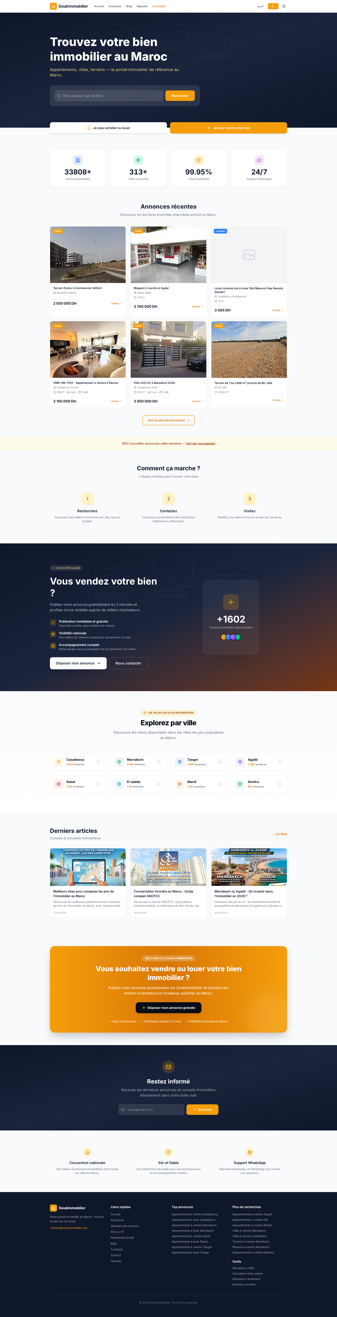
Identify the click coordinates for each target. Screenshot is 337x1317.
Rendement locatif (122, 1237)
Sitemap (116, 1261)
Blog (129, 6)
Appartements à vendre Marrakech (194, 1225)
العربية (260, 6)
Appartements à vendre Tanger (192, 1247)
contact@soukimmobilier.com (68, 1227)
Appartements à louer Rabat (190, 1241)
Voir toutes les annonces (166, 420)
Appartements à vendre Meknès (253, 1252)
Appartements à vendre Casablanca (195, 1214)
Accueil (99, 6)
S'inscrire (205, 1110)
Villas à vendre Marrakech (249, 1230)
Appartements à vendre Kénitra (252, 1225)
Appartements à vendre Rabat (191, 1236)
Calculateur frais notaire (247, 1273)
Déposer (142, 6)
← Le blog (279, 834)
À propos (116, 1249)
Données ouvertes (243, 1284)
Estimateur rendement (246, 1279)
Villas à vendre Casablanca (249, 1236)
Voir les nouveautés (200, 443)
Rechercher (180, 96)
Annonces (115, 6)
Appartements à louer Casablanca (193, 1219)
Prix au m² (117, 1231)
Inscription (159, 6)
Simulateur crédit (243, 1268)
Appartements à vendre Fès (250, 1219)
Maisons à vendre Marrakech (251, 1247)
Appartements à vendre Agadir (252, 1214)
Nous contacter (128, 663)
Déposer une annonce (125, 1226)
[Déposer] (273, 6)
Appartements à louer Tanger (190, 1252)
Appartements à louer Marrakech (193, 1230)
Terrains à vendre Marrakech (250, 1241)
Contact (116, 1255)
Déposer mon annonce (75, 663)
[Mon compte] (284, 6)
